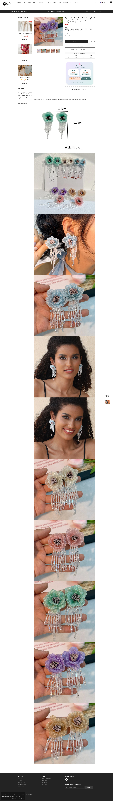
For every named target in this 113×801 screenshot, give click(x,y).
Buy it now (80, 46)
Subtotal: (66, 37)
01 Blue (81, 29)
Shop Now (86, 78)
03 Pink (86, 29)
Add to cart (25, 39)
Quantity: (66, 33)
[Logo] (6, 4)
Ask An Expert (84, 89)
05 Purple (67, 29)
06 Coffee (77, 29)
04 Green (72, 29)
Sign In (96, 2)
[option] (19, 11)
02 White (90, 29)
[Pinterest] (66, 779)
